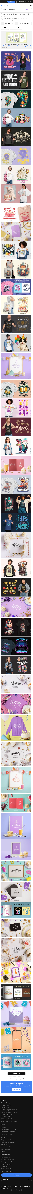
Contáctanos (5, 1149)
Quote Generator (6, 1169)
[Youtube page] (19, 1190)
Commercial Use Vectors (9, 1112)
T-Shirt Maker (5, 1166)
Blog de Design (6, 1103)
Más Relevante (15, 28)
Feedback (4, 1151)
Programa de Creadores (8, 1140)
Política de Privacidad (8, 1132)
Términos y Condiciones (8, 1129)
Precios (3, 1127)
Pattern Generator (7, 1171)
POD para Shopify (6, 1119)
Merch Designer (6, 1157)
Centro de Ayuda (6, 1134)
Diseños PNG (5, 1107)
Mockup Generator (7, 1162)
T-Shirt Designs (5, 1105)
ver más (4, 47)
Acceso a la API (6, 1147)
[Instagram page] (11, 1190)
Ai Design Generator (7, 1160)
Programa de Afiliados (8, 1142)
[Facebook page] (14, 1190)
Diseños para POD (6, 1114)
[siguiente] (19, 1078)
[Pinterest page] (17, 1190)
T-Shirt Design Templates (9, 1110)
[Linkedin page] (22, 1190)
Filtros (6, 28)
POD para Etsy (5, 1117)
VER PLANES (16, 1089)
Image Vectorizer (6, 1164)
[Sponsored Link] (16, 38)
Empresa (4, 1144)
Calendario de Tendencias (9, 1121)
